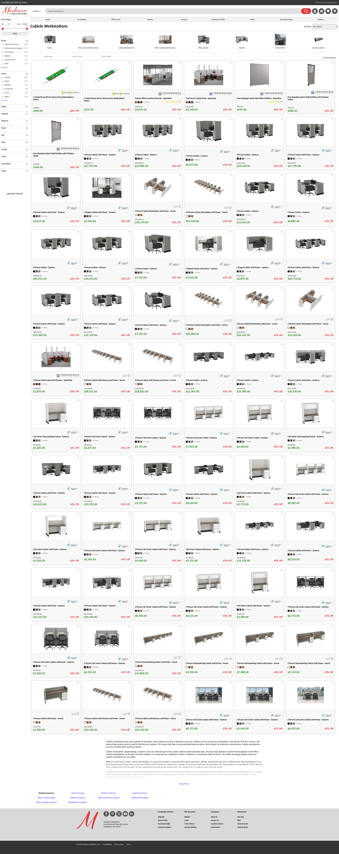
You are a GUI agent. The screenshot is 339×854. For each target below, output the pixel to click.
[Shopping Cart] (335, 11)
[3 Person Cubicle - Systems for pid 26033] (259, 361)
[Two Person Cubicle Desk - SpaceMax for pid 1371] (208, 85)
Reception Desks (286, 20)
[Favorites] (328, 13)
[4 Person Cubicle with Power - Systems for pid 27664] (56, 308)
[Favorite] (78, 63)
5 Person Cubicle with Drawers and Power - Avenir (155, 719)
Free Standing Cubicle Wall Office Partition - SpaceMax (259, 99)
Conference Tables (218, 20)
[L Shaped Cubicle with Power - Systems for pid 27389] (208, 253)
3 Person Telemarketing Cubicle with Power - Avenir (258, 663)
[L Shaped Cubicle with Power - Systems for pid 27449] (259, 253)
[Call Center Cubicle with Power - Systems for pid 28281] (208, 536)
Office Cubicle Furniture (46, 802)
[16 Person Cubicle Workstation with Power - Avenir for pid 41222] (209, 196)
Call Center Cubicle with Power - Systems (253, 493)
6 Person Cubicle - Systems (146, 155)
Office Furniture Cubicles (108, 798)
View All (19, 194)
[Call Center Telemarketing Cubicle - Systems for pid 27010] (310, 425)
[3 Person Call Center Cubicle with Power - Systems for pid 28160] (310, 476)
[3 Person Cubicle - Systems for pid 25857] (209, 362)
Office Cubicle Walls (46, 798)
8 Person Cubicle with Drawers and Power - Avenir (104, 380)
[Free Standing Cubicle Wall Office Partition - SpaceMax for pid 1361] (259, 86)
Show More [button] (184, 784)
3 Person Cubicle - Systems (197, 380)
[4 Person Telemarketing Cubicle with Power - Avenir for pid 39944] (208, 646)
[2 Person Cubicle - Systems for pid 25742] (310, 197)
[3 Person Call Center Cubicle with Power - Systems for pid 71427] (259, 703)
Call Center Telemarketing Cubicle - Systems (51, 437)
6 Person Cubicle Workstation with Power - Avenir (257, 324)
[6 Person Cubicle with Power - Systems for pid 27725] (310, 250)
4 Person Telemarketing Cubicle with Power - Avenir (207, 663)
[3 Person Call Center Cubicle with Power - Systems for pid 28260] (107, 531)
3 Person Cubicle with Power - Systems (100, 493)
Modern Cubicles (108, 793)
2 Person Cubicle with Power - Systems (49, 212)
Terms (129, 844)
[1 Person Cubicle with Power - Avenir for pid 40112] (56, 705)
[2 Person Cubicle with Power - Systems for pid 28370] (107, 589)
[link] (335, 11)
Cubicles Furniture (77, 798)
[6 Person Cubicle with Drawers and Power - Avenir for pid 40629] (158, 365)
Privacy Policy (119, 844)
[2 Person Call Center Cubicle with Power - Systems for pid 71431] (310, 703)
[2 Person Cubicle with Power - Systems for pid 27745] (157, 310)
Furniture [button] (37, 11)
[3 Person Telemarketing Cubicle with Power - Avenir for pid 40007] (259, 646)
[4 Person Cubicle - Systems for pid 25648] (259, 139)
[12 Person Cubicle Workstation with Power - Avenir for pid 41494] (208, 309)
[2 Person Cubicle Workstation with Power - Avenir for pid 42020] (310, 312)
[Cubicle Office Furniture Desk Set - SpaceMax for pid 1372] (157, 85)
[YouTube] (125, 814)
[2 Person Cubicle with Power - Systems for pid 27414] (56, 477)
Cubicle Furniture (139, 793)
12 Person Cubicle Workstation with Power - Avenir (207, 325)
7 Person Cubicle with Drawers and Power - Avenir (104, 719)
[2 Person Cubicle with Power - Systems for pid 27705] (157, 477)
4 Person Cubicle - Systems (248, 155)
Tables (252, 20)
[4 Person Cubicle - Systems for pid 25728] (259, 195)
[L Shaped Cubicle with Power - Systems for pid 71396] (106, 197)
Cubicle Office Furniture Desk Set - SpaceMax (153, 99)
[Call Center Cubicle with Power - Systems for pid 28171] (56, 537)
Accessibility (107, 844)
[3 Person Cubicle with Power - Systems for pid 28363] (56, 588)
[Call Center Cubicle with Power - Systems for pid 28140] (259, 481)
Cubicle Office (106, 56)
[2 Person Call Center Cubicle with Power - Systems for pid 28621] (107, 647)
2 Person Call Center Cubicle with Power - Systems (155, 550)
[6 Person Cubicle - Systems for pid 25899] (56, 250)
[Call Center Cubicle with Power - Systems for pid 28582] (259, 594)
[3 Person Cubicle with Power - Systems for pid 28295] (259, 530)
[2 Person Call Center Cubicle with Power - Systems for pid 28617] (56, 650)
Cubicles (321, 20)
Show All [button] (4, 67)
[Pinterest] (112, 814)
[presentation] (14, 41)
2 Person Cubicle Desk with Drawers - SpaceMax (52, 380)
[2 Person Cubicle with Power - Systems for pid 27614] (56, 199)
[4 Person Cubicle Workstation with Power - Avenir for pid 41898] (157, 198)
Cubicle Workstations (49, 26)
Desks (47, 20)
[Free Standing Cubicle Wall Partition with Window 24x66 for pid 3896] (310, 86)
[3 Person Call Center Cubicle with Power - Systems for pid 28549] (157, 590)
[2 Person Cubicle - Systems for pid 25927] (157, 255)
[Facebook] (106, 814)
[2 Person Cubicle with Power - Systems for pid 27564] (310, 364)
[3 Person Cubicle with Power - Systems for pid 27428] (107, 475)
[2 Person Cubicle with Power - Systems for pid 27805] (208, 475)
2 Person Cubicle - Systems (197, 156)
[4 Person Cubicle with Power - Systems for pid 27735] (107, 308)
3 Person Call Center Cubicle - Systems (99, 437)
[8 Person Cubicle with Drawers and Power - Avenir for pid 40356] (107, 364)
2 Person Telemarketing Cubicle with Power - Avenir (309, 663)
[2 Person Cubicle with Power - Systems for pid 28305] (310, 532)
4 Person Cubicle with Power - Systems (303, 155)
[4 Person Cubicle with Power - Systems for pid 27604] (310, 139)
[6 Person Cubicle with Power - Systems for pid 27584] (107, 138)
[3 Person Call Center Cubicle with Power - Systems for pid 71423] (208, 703)
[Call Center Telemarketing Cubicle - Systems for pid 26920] (56, 425)
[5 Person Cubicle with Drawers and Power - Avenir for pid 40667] (157, 703)
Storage (184, 20)
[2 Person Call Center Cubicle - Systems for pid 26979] (259, 422)
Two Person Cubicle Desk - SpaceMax (201, 99)
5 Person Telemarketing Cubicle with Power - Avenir (156, 662)
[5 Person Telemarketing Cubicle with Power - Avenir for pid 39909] (157, 645)
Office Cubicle (77, 56)
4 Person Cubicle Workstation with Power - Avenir (155, 211)
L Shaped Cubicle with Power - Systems (100, 212)
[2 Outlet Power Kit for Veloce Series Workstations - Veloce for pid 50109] (106, 84)
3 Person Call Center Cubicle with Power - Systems (308, 494)
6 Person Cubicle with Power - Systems (100, 155)
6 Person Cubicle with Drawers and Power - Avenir (155, 380)
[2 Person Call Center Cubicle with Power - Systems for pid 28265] (157, 533)
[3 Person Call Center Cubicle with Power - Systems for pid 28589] (310, 590)
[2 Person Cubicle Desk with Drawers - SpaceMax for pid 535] (56, 367)
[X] (119, 814)
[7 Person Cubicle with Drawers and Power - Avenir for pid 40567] (107, 702)
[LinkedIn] (131, 814)
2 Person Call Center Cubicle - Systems (252, 438)
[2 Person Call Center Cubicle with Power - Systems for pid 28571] (208, 591)
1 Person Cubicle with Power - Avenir (48, 719)
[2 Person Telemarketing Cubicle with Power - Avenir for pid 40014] (310, 647)
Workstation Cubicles (77, 802)
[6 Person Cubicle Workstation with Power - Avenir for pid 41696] (259, 310)
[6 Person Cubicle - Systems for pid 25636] (158, 138)
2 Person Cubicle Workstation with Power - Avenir (308, 324)
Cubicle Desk (48, 56)
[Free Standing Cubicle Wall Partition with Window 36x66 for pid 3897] (56, 143)
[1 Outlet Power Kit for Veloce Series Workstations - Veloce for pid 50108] (56, 86)
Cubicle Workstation (139, 798)
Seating (150, 20)
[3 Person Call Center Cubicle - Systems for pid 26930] (107, 421)
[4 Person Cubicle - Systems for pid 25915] (107, 252)
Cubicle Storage (77, 793)
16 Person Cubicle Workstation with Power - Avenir (207, 212)
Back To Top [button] (11, 194)
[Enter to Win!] (321, 13)
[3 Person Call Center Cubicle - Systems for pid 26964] (208, 421)
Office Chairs (115, 20)
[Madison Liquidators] (14, 14)
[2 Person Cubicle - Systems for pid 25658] (209, 143)
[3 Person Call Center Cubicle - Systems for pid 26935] (157, 421)
